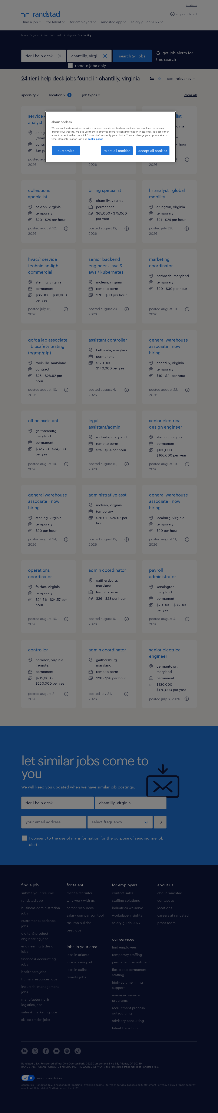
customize (65, 151)
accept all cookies (152, 151)
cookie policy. (95, 138)
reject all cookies (116, 151)
